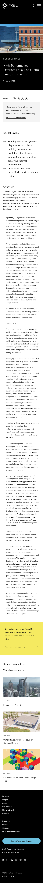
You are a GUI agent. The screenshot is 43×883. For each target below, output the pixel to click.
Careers (5, 828)
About (4, 803)
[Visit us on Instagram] (20, 860)
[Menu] (39, 6)
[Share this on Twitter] (22, 98)
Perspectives (12, 59)
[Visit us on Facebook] (7, 860)
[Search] (33, 5)
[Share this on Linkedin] (18, 98)
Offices (5, 825)
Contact (5, 813)
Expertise (6, 821)
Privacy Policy (8, 876)
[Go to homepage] (10, 5)
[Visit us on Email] (24, 860)
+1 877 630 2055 (12, 852)
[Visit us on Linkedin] (12, 860)
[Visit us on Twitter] (16, 860)
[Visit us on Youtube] (3, 860)
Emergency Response (11, 831)
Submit (36, 647)
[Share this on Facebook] (14, 98)
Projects (5, 796)
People (5, 800)
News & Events (8, 810)
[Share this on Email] (26, 98)
